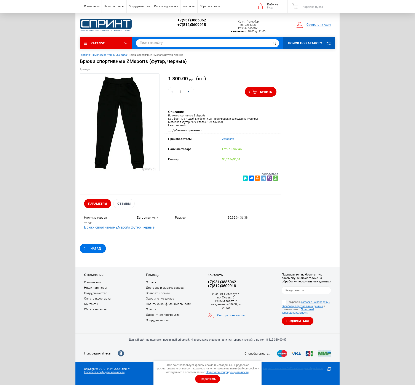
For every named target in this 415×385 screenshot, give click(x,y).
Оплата (151, 282)
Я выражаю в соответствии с (306, 307)
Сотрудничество (139, 6)
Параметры (97, 203)
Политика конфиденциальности (168, 304)
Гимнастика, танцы (103, 54)
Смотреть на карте (318, 24)
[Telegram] (263, 178)
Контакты (189, 6)
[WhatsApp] (275, 178)
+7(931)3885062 (191, 20)
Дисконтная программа (163, 314)
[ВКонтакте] (251, 178)
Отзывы (124, 203)
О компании (91, 6)
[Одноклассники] (257, 178)
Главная (85, 54)
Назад (96, 248)
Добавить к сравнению (186, 130)
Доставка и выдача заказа (165, 287)
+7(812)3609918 (191, 24)
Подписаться (297, 321)
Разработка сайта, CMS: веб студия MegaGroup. (293, 368)
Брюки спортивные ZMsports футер (112, 227)
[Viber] (269, 178)
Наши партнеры (114, 6)
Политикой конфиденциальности (227, 372)
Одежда (122, 54)
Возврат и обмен (158, 293)
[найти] (274, 43)
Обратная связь (210, 6)
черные (148, 227)
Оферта (151, 309)
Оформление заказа (160, 298)
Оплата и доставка (166, 6)
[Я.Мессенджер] (245, 178)
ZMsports (228, 138)
